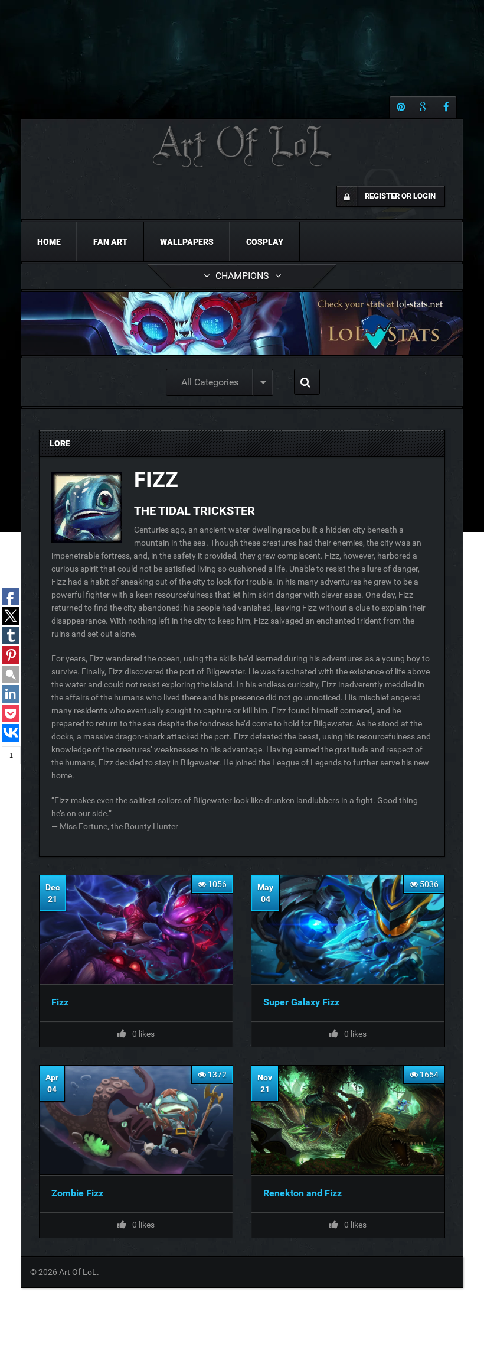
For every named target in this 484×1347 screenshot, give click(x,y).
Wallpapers (187, 241)
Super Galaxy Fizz (301, 1002)
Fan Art (110, 241)
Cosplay (264, 241)
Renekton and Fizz (302, 1193)
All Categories (209, 382)
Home (49, 241)
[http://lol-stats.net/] (242, 323)
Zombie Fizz (77, 1193)
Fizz (59, 1002)
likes (355, 1033)
